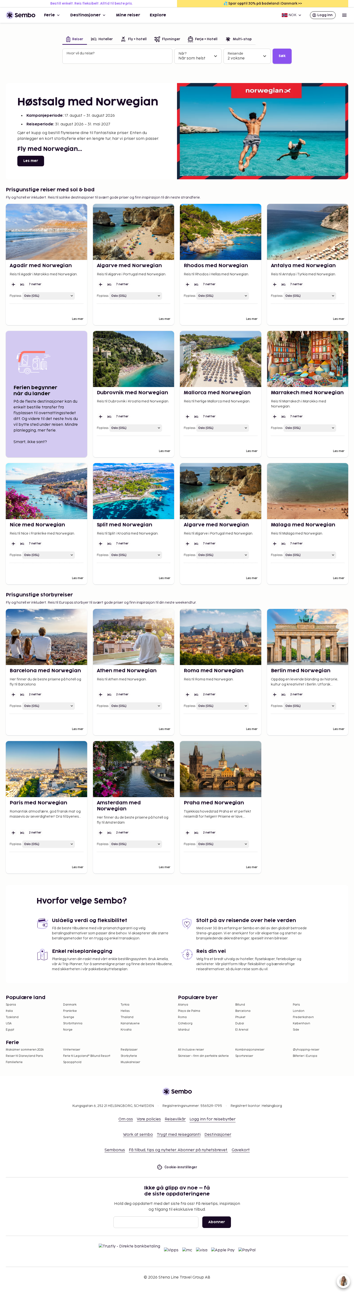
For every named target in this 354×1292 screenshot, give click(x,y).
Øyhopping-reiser (306, 1050)
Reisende (235, 54)
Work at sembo (138, 1134)
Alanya (183, 1005)
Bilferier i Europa (305, 1056)
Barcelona (242, 1011)
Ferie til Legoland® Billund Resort (86, 1056)
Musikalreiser (130, 1062)
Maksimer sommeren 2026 (25, 1050)
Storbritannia (72, 1023)
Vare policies (149, 1119)
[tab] (74, 39)
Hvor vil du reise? (80, 53)
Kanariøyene (130, 1023)
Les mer (30, 160)
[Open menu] (344, 15)
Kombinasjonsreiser (249, 1050)
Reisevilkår (175, 1119)
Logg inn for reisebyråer (213, 1119)
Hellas (125, 1011)
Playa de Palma (189, 1011)
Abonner (216, 1222)
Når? (182, 54)
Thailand (127, 1017)
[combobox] (117, 58)
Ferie (49, 15)
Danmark (70, 1005)
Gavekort (241, 1150)
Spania (11, 1005)
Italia (9, 1011)
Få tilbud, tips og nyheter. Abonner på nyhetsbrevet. (178, 1150)
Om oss (125, 1119)
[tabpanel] (177, 56)
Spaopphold (72, 1062)
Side (296, 1030)
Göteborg (185, 1023)
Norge (67, 1030)
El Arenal (241, 1030)
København (301, 1023)
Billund (240, 1005)
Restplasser (129, 1050)
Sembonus (115, 1150)
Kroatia (126, 1030)
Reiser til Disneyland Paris (24, 1056)
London (298, 1011)
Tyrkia (125, 1005)
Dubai (239, 1023)
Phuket (240, 1017)
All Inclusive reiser (191, 1050)
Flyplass (15, 296)
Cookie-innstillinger (180, 1167)
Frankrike (70, 1011)
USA (9, 1023)
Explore (158, 15)
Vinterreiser (71, 1050)
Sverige (68, 1017)
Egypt (10, 1030)
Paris (296, 1005)
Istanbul (184, 1030)
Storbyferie (129, 1056)
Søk (282, 56)
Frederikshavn (303, 1017)
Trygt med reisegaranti (179, 1134)
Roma (182, 1017)
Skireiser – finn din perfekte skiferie (203, 1056)
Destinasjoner (85, 15)
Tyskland (12, 1017)
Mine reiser (128, 15)
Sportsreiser (244, 1056)
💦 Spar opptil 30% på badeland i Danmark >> (262, 3)
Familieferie (14, 1062)
